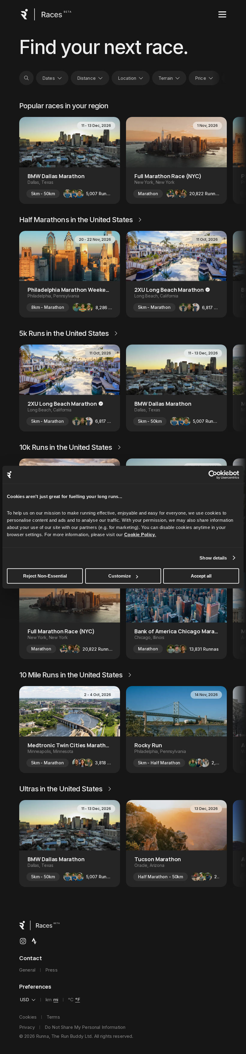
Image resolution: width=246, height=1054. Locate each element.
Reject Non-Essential (45, 575)
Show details (213, 557)
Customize (119, 575)
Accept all (201, 575)
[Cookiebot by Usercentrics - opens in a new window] (213, 474)
